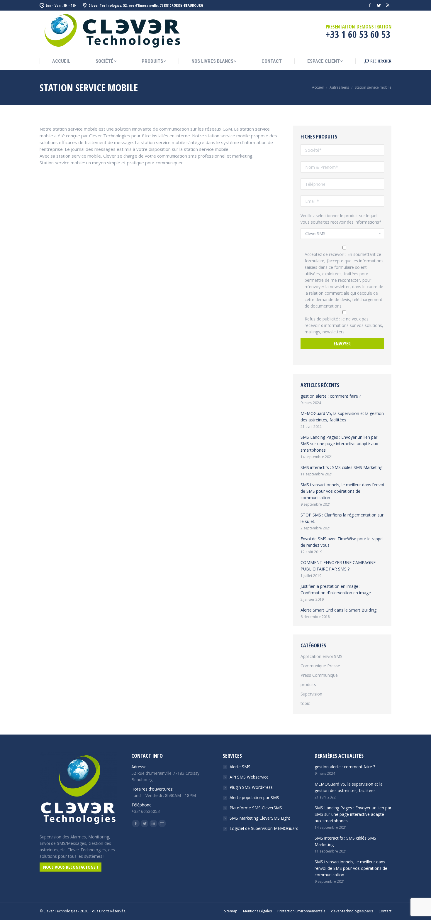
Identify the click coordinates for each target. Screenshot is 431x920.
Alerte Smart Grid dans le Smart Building (338, 610)
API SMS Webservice (249, 777)
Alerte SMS (240, 766)
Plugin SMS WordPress (251, 787)
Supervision (311, 694)
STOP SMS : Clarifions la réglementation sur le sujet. (342, 518)
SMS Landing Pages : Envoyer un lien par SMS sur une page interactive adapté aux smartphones (339, 443)
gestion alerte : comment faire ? (331, 396)
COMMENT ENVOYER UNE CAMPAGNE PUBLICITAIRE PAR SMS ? (338, 566)
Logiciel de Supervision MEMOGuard (264, 828)
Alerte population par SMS (254, 797)
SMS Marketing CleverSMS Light (260, 818)
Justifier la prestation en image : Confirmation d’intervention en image (336, 589)
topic (305, 703)
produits (308, 684)
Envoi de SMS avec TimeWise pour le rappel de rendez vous (342, 542)
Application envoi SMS (321, 656)
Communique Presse (320, 666)
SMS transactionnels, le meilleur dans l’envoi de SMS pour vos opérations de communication (342, 491)
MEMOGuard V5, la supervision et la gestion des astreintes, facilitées (342, 417)
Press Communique (319, 675)
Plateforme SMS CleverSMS (256, 808)
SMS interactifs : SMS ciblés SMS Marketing (341, 467)
